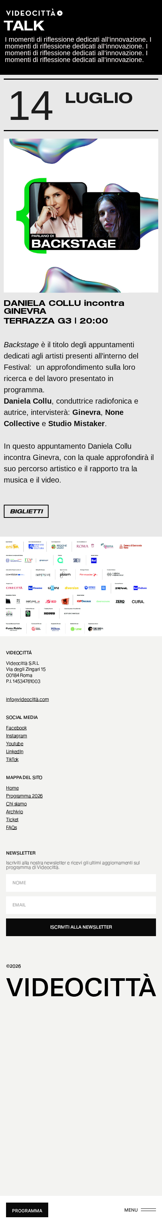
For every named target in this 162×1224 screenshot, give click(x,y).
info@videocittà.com (27, 699)
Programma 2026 (24, 796)
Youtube (14, 743)
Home (12, 788)
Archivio (14, 811)
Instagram (16, 735)
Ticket (12, 819)
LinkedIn (14, 751)
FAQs (11, 827)
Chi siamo (16, 803)
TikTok (12, 759)
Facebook (16, 728)
